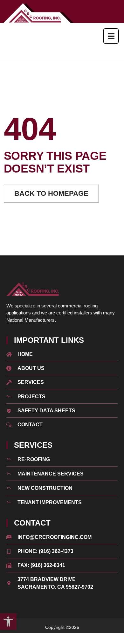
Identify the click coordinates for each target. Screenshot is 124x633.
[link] (8, 621)
